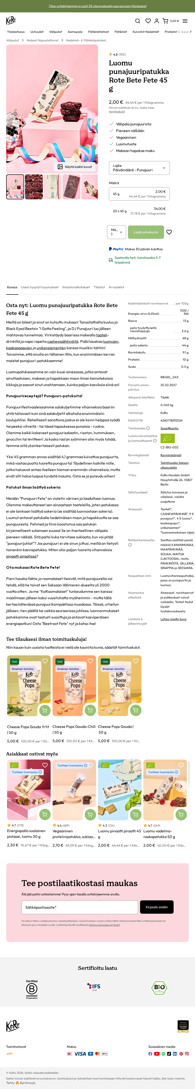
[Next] (191, 32)
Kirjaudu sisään (157, 907)
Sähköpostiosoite (41, 907)
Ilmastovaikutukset (76, 287)
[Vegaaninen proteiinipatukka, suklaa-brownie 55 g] (74, 804)
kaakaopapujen (19, 347)
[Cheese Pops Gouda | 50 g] (119, 699)
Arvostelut (116, 287)
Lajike (117, 165)
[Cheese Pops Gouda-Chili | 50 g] (74, 699)
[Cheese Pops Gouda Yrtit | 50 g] (29, 699)
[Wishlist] (148, 21)
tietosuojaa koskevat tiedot (104, 925)
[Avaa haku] (137, 21)
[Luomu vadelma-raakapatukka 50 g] (165, 804)
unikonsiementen (51, 347)
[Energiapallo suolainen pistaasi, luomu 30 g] (29, 804)
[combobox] (137, 170)
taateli (101, 335)
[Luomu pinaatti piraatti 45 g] (119, 804)
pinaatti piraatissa (21, 556)
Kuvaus (12, 287)
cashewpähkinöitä (62, 341)
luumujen (110, 341)
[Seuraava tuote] (93, 186)
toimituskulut (117, 111)
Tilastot (99, 287)
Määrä (115, 230)
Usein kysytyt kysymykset (39, 287)
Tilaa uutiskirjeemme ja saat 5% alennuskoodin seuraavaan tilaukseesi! (97, 6)
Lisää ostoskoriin (146, 232)
